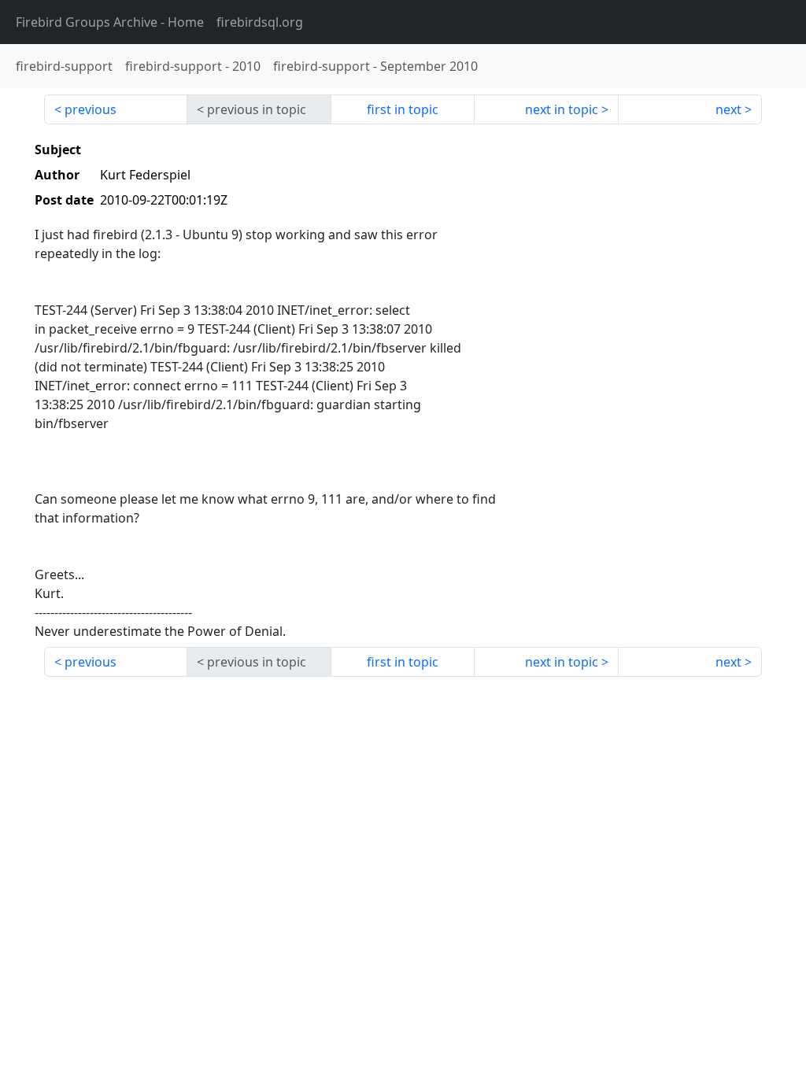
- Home (110, 22)
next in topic (561, 109)
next (728, 109)
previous (90, 109)
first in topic (402, 109)
